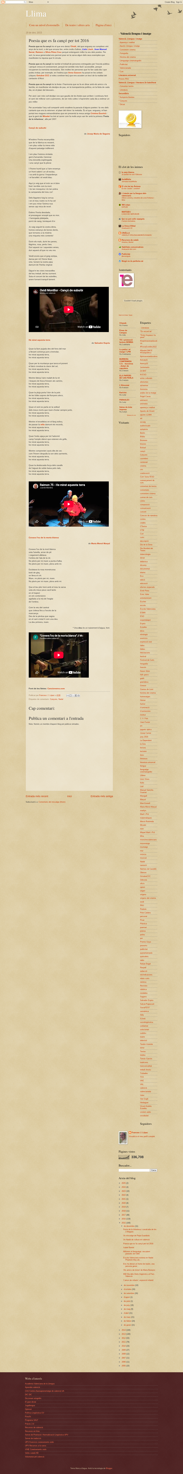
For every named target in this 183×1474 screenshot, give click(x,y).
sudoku (143, 1033)
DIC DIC (28, 1394)
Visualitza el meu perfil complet (142, 1136)
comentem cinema (147, 493)
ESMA (143, 613)
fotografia (144, 664)
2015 (124, 1223)
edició (142, 580)
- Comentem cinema (127, 50)
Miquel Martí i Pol (147, 832)
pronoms (143, 945)
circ (141, 469)
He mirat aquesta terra (39, 340)
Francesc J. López (140, 1132)
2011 (124, 1342)
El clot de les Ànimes (131, 186)
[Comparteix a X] (73, 695)
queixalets (144, 956)
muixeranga (145, 843)
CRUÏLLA (126, 233)
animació (144, 400)
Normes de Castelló (148, 869)
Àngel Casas (145, 396)
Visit (125, 315)
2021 (124, 1199)
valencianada (145, 1091)
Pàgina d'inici (104, 25)
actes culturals (146, 378)
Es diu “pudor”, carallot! (131, 189)
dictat (142, 558)
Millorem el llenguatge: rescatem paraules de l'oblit (136, 1252)
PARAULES (124, 400)
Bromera (143, 440)
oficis (142, 883)
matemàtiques (146, 818)
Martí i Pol (144, 814)
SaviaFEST (145, 1007)
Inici (69, 796)
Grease (143, 685)
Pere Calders (145, 913)
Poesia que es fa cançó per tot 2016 (138, 1244)
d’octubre (128, 1289)
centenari (144, 462)
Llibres (143, 775)
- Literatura (123, 90)
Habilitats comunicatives (132, 247)
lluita (142, 783)
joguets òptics (146, 729)
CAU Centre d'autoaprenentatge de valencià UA (44, 1391)
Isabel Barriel (128, 1247)
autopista (144, 429)
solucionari (144, 1029)
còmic (142, 501)
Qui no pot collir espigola (133, 219)
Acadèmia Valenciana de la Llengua (39, 1384)
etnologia (144, 634)
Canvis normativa (128, 221)
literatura (143, 759)
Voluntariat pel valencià (34, 1457)
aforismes (144, 382)
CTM (142, 530)
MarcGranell (145, 803)
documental (145, 569)
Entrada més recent (37, 796)
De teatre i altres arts (77, 25)
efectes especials (147, 587)
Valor (142, 1095)
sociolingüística (146, 1022)
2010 (124, 1346)
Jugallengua (30, 1405)
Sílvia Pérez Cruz (53, 52)
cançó (142, 451)
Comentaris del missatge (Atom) (52, 802)
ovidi (142, 902)
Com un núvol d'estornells (44, 25)
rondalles (144, 993)
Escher (143, 602)
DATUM (125, 207)
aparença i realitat (147, 407)
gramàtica (144, 682)
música (143, 854)
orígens (143, 894)
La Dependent (146, 740)
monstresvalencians (148, 840)
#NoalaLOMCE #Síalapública (146, 351)
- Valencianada (125, 68)
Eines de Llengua (123, 331)
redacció (143, 971)
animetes (144, 404)
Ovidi (73, 46)
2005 (124, 1366)
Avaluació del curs (129, 249)
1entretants (144, 367)
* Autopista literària (126, 97)
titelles (143, 1055)
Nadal (60, 699)
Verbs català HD (31, 1453)
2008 (124, 1354)
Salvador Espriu (102, 343)
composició (145, 505)
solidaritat (144, 1026)
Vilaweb (122, 323)
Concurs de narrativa (148, 515)
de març (127, 1317)
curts (142, 537)
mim (142, 829)
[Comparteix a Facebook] (75, 695)
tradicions (144, 1062)
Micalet (46, 116)
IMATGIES (126, 212)
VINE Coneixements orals (35, 1449)
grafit (142, 678)
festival (143, 656)
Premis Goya (145, 942)
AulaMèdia (126, 179)
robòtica (143, 989)
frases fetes (145, 671)
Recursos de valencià (34, 1427)
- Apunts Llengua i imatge (129, 46)
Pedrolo (143, 909)
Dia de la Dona (146, 545)
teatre (142, 1037)
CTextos (143, 526)
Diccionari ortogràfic (33, 1398)
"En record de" (146, 331)
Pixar (142, 920)
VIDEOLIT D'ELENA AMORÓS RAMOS (137, 235)
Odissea (143, 880)
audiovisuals (145, 426)
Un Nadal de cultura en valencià (136, 1240)
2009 (124, 1350)
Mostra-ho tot (131, 415)
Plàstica (143, 924)
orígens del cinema (148, 898)
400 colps (126, 205)
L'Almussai (124, 385)
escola (143, 605)
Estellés (143, 627)
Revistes (143, 986)
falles (142, 645)
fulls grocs (144, 675)
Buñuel (143, 448)
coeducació (145, 473)
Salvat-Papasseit (147, 1004)
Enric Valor (144, 594)
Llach (90, 49)
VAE (142, 1081)
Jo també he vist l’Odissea (132, 174)
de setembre (129, 1293)
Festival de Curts (147, 660)
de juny (127, 1305)
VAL (142, 1084)
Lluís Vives (144, 779)
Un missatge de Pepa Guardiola (136, 1236)
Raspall (143, 967)
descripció (144, 541)
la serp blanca (128, 172)
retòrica (143, 982)
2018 (124, 1211)
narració (143, 865)
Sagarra (143, 997)
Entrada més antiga (102, 796)
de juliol (127, 1301)
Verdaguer (144, 1102)
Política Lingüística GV (34, 1413)
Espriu (142, 623)
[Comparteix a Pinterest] (78, 695)
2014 (124, 1330)
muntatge (144, 847)
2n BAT (143, 371)
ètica (142, 631)
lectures (143, 751)
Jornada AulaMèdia (129, 182)
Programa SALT (31, 1420)
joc (141, 726)
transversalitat (146, 1066)
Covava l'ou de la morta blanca (44, 538)
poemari (143, 927)
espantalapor (145, 620)
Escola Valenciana (147, 609)
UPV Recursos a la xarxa (35, 1446)
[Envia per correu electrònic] (67, 695)
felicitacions (145, 653)
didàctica (144, 561)
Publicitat (126, 254)
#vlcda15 (144, 360)
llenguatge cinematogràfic (146, 770)
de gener (128, 1325)
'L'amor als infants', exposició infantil (138, 1280)
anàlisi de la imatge (148, 393)
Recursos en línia (32, 1431)
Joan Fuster (145, 722)
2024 (124, 1187)
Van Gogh (144, 1099)
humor (142, 704)
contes (143, 519)
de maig (127, 1309)
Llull (141, 786)
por (141, 938)
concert (143, 512)
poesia (143, 931)
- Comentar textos (126, 86)
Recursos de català (130, 240)
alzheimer (144, 385)
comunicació (145, 508)
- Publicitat (123, 64)
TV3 (142, 1077)
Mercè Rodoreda (147, 821)
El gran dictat (30, 1402)
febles (142, 649)
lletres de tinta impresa (125, 408)
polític (142, 935)
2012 (124, 1338)
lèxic (142, 755)
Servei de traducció (33, 1438)
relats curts (144, 978)
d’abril (126, 1313)
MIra (142, 836)
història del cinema (148, 693)
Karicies (123, 392)
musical (143, 858)
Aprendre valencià (32, 1387)
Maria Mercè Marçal (100, 543)
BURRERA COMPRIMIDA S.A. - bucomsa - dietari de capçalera (126, 363)
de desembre (129, 1226)
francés (143, 667)
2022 (124, 1195)
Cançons (53, 699)
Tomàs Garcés (146, 1059)
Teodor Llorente (146, 1044)
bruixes (143, 444)
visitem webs (145, 1112)
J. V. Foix (144, 718)
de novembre (129, 1285)
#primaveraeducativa (148, 356)
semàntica (144, 1011)
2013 (124, 1334)
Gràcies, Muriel (127, 242)
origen (142, 891)
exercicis (144, 638)
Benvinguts (126, 256)
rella (42, 424)
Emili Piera (144, 591)
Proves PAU (124, 79)
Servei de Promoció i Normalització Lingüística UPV (46, 1435)
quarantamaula (146, 953)
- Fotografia (123, 53)
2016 (124, 1219)
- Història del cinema (127, 57)
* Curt (121, 71)
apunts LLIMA (146, 415)
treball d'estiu (145, 1070)
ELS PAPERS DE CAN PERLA (126, 377)
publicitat (144, 949)
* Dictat (122, 104)
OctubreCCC (145, 876)
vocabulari (144, 1116)
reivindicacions (146, 975)
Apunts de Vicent (147, 411)
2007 (124, 1358)
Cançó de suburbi (37, 128)
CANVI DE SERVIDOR (130, 214)
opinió (142, 887)
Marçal (143, 799)
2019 (124, 1207)
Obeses (143, 872)
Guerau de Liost (146, 689)
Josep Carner (145, 733)
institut (143, 715)
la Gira (143, 744)
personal (143, 916)
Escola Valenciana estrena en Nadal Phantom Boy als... (138, 1259)
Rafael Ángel (145, 964)
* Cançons (123, 101)
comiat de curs (146, 497)
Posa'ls (28, 1416)
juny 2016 (144, 737)
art (141, 418)
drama (142, 572)
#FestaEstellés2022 (148, 347)
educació (144, 583)
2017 (124, 1215)
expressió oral (146, 642)
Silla (142, 1015)
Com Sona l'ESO (147, 477)
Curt (142, 534)
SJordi (142, 1019)
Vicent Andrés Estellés (146, 1107)
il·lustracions (145, 711)
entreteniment (145, 598)
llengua (143, 766)
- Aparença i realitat (127, 42)
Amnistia (143, 389)
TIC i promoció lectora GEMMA (126, 341)
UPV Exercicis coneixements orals (39, 1442)
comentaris (144, 490)
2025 (124, 1183)
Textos (143, 1051)
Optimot (28, 1409)
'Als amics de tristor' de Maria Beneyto (139, 1270)
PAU (142, 905)
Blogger (109, 1468)
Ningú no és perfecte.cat (132, 261)
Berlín (142, 433)
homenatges (145, 697)
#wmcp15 (144, 363)
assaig (143, 422)
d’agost (127, 1297)
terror (142, 1048)
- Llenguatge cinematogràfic (130, 61)
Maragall (143, 796)
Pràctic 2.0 (29, 1424)
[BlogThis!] (70, 695)
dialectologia (145, 554)
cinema (143, 466)
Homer (143, 700)
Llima (36, 13)
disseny (143, 565)
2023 (124, 1191)
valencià (143, 1088)
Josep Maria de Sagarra (98, 134)
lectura (143, 748)
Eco (141, 576)
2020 (124, 1203)
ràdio (142, 960)
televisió (143, 1040)
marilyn (143, 810)
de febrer (128, 1321)
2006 (124, 1362)
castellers (144, 458)
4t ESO (143, 375)
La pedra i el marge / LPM (125, 350)
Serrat (31, 52)
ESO (142, 616)
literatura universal (147, 762)
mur (141, 851)
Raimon (39, 52)
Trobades (144, 1073)
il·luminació (144, 707)
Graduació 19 (127, 228)
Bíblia (142, 437)
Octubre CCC (42, 75)
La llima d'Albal (129, 226)
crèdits (143, 523)
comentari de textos (148, 486)
